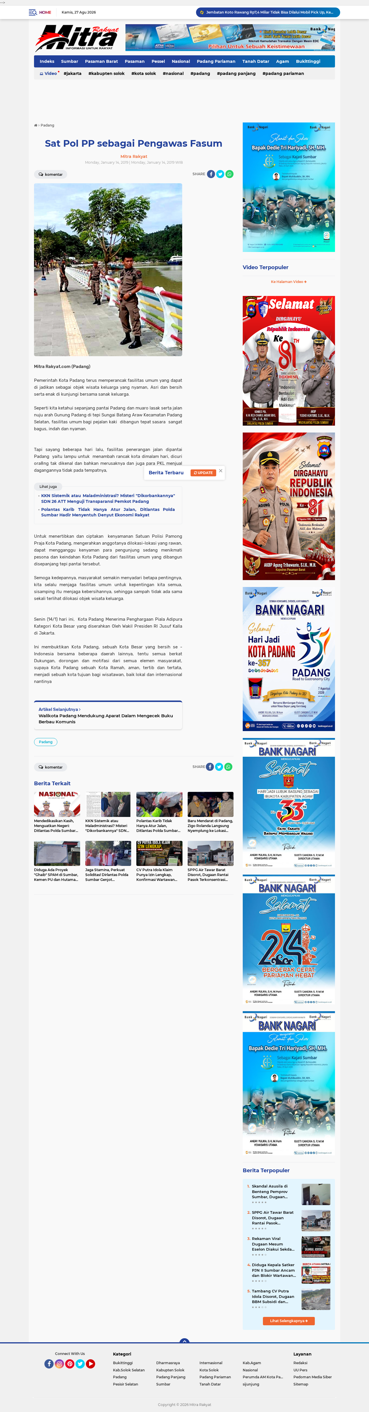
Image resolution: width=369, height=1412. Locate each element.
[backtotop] (184, 1343)
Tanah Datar (255, 61)
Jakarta (74, 73)
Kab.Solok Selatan (129, 1370)
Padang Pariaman (216, 61)
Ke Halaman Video (287, 282)
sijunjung (251, 1384)
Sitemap (300, 1384)
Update (205, 473)
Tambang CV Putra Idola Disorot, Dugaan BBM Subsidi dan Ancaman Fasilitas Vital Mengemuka (273, 1296)
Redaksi (300, 1363)
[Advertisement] (184, 98)
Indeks (47, 61)
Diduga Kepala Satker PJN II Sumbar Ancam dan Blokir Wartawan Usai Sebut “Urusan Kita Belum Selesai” (273, 1270)
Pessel (158, 61)
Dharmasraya (168, 1363)
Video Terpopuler (266, 267)
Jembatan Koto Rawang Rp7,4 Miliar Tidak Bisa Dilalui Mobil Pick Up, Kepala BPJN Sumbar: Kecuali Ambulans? (270, 12)
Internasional (210, 1363)
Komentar (53, 174)
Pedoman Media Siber (312, 1377)
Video (51, 73)
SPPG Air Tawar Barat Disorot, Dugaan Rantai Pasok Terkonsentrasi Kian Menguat (273, 1218)
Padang (201, 73)
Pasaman (135, 61)
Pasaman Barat (101, 61)
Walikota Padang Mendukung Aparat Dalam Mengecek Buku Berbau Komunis (106, 718)
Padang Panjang (238, 73)
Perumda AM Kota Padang (264, 1377)
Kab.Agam (252, 1363)
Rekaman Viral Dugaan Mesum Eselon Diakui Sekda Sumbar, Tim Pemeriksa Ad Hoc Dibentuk (272, 1244)
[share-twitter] (220, 174)
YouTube (94, 1371)
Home (45, 12)
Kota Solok (145, 73)
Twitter (83, 1371)
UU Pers (300, 1370)
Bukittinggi (308, 61)
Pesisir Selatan (125, 1384)
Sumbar (69, 61)
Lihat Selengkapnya (287, 1321)
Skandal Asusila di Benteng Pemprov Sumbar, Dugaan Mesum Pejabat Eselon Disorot (274, 1191)
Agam (282, 61)
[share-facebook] (211, 174)
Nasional (181, 61)
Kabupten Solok (108, 73)
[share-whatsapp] (229, 174)
